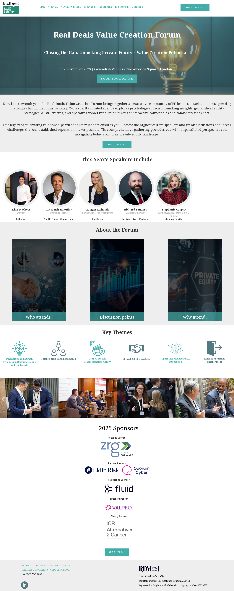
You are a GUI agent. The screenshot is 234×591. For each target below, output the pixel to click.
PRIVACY (55, 565)
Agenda (53, 6)
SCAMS (66, 565)
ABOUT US (27, 565)
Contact (137, 6)
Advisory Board (71, 6)
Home (41, 6)
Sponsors (106, 6)
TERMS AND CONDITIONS (35, 569)
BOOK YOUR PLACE (117, 78)
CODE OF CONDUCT (60, 569)
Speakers (90, 6)
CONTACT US (41, 565)
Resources (122, 6)
